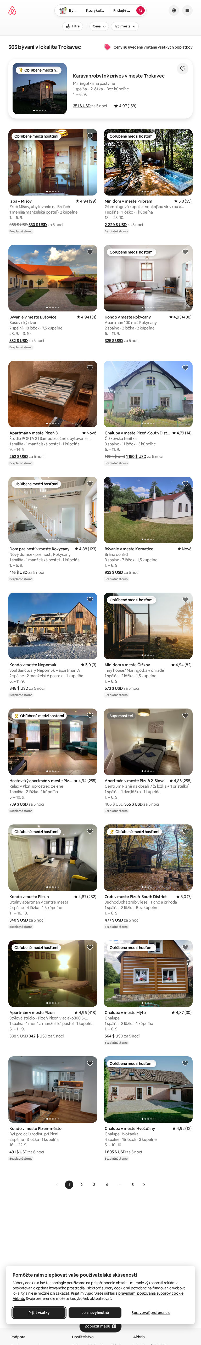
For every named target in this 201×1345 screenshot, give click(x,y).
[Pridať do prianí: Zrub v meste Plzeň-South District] (185, 831)
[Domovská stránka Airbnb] (12, 10)
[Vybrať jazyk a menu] (174, 10)
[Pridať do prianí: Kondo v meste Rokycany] (185, 251)
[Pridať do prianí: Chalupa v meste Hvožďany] (185, 1063)
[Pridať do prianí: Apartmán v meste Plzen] (90, 947)
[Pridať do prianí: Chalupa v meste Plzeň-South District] (185, 367)
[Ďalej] (144, 1185)
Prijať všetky (39, 1312)
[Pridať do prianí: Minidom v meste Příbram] (185, 136)
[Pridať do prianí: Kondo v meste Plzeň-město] (90, 1063)
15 (132, 1184)
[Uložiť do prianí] (182, 68)
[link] (57, 1185)
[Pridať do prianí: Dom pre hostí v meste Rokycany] (90, 483)
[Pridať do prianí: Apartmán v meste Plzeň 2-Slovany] (185, 715)
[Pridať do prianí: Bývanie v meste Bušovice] (90, 251)
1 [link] (69, 1184)
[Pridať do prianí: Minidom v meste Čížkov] (185, 599)
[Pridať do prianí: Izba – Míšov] (90, 136)
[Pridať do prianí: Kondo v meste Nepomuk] (90, 599)
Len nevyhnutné (95, 1312)
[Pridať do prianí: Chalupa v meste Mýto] (185, 947)
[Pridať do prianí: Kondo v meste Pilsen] (90, 831)
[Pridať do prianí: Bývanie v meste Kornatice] (185, 483)
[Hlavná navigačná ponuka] (187, 10)
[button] (82, 105)
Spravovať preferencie (151, 1312)
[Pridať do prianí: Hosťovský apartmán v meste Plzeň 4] (90, 715)
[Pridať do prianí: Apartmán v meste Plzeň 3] (90, 367)
